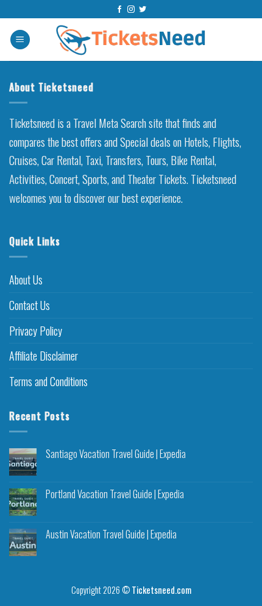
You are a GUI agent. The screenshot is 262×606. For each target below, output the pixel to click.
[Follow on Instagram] (131, 9)
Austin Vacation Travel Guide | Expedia (111, 534)
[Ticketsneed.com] (131, 40)
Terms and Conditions (48, 381)
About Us (26, 279)
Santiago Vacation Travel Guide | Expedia (116, 454)
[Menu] (20, 40)
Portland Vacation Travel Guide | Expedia (115, 494)
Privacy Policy (35, 331)
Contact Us (29, 305)
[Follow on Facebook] (119, 9)
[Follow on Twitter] (142, 9)
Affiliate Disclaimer (43, 356)
